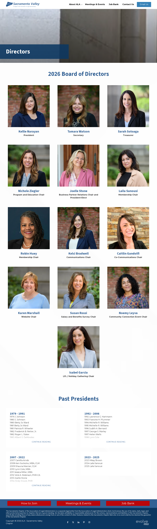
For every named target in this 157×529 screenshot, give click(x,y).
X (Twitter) (73, 522)
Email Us (144, 4)
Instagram (89, 522)
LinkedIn (78, 522)
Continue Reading (41, 442)
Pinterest (83, 522)
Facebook (67, 522)
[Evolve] (142, 522)
